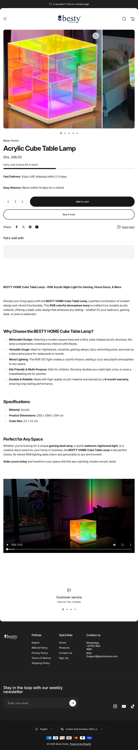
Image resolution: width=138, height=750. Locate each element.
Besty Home (11, 140)
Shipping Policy (41, 663)
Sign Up (63, 658)
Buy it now (69, 214)
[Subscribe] (72, 703)
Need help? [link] (128, 227)
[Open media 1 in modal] (95, 35)
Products (64, 647)
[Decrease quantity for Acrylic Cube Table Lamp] (7, 202)
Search (36, 642)
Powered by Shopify (80, 744)
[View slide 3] (71, 609)
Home (62, 642)
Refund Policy (40, 647)
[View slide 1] (63, 609)
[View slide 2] (67, 609)
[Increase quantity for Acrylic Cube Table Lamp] (23, 202)
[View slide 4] (75, 609)
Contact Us (65, 652)
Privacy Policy (40, 652)
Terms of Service (41, 658)
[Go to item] (61, 133)
